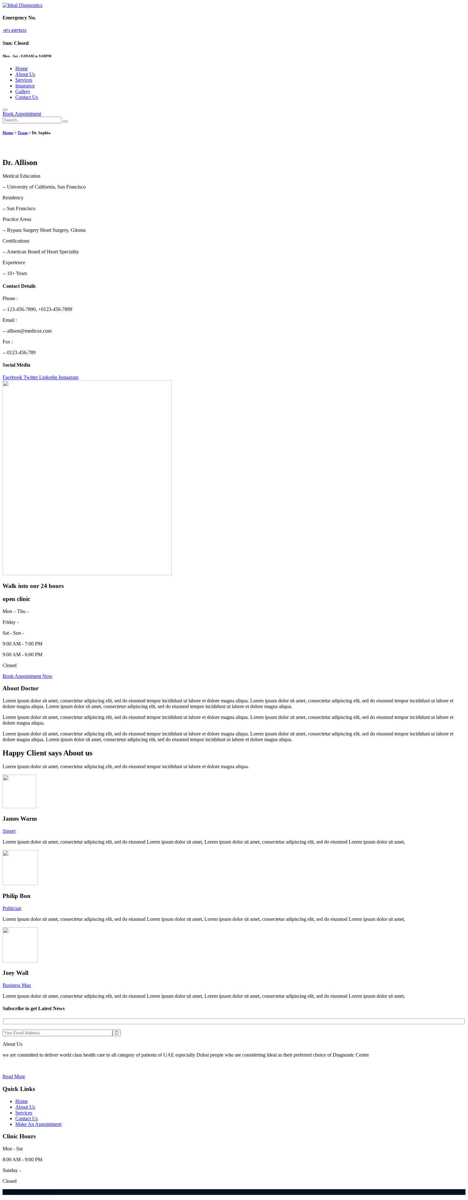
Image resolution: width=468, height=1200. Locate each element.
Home (21, 68)
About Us (25, 74)
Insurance (25, 85)
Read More (14, 1076)
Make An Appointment (38, 1124)
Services (23, 80)
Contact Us (26, 97)
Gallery (22, 91)
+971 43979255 (14, 30)
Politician (12, 908)
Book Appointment (22, 113)
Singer (9, 831)
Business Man (17, 985)
